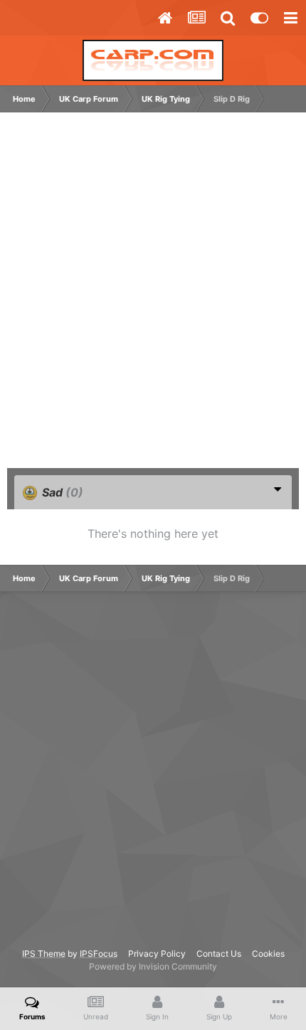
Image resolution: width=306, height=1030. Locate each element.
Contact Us (218, 953)
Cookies (268, 953)
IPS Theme (43, 953)
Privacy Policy (157, 953)
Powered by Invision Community (153, 966)
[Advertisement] (153, 297)
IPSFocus (98, 953)
